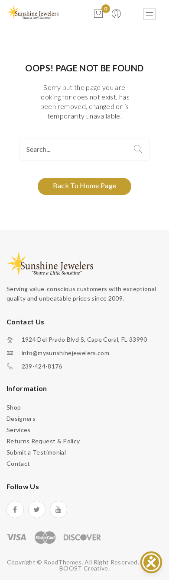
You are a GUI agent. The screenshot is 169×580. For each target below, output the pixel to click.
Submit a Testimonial (36, 452)
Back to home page (85, 185)
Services (18, 429)
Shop (13, 407)
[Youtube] (58, 509)
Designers (21, 418)
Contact (18, 463)
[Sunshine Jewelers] (32, 11)
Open (149, 14)
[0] (98, 13)
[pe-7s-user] (117, 16)
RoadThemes (63, 562)
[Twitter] (37, 509)
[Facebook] (15, 509)
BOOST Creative (83, 568)
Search (138, 149)
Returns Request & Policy (43, 441)
